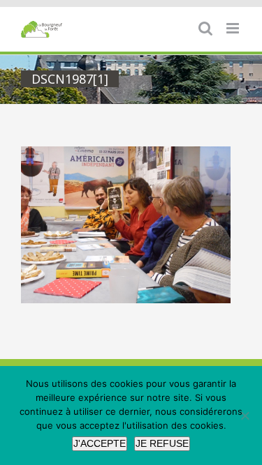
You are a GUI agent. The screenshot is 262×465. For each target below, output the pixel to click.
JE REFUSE (162, 443)
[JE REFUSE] (245, 415)
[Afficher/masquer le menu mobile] (233, 28)
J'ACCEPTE (99, 443)
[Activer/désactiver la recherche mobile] (205, 28)
